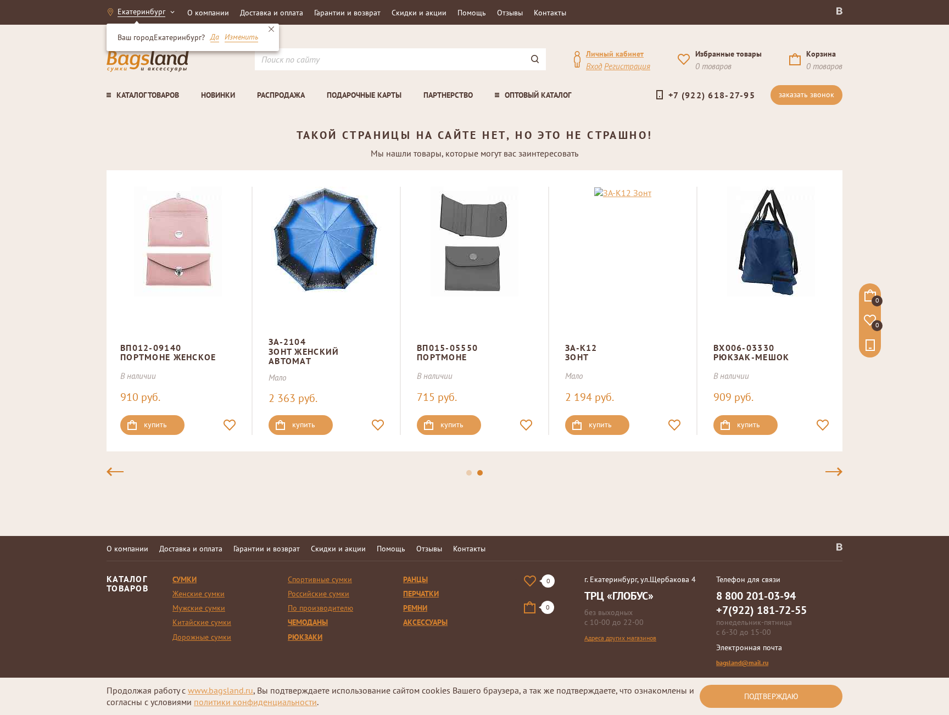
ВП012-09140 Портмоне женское (168, 352)
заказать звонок (806, 94)
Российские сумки (318, 594)
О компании (208, 13)
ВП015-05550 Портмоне (447, 352)
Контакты (550, 13)
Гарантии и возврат (347, 13)
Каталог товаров (147, 95)
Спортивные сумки (320, 579)
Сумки (184, 579)
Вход (594, 66)
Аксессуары (425, 622)
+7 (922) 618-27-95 (711, 95)
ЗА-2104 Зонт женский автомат (304, 351)
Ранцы (415, 579)
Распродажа (281, 95)
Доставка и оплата (271, 13)
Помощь (471, 13)
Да (214, 37)
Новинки (218, 95)
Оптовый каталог (538, 95)
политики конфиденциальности (255, 701)
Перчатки (421, 594)
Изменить (241, 37)
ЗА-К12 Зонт (581, 352)
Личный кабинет (615, 54)
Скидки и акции (419, 13)
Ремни (415, 608)
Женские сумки (198, 594)
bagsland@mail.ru (742, 662)
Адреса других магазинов (620, 638)
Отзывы (510, 13)
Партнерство (448, 95)
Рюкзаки (305, 637)
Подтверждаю (771, 696)
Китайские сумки (201, 622)
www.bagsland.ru (220, 690)
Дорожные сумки (201, 637)
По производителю (320, 608)
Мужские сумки (198, 608)
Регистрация (627, 66)
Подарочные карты (364, 95)
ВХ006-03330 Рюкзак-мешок (751, 352)
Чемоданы (308, 622)
